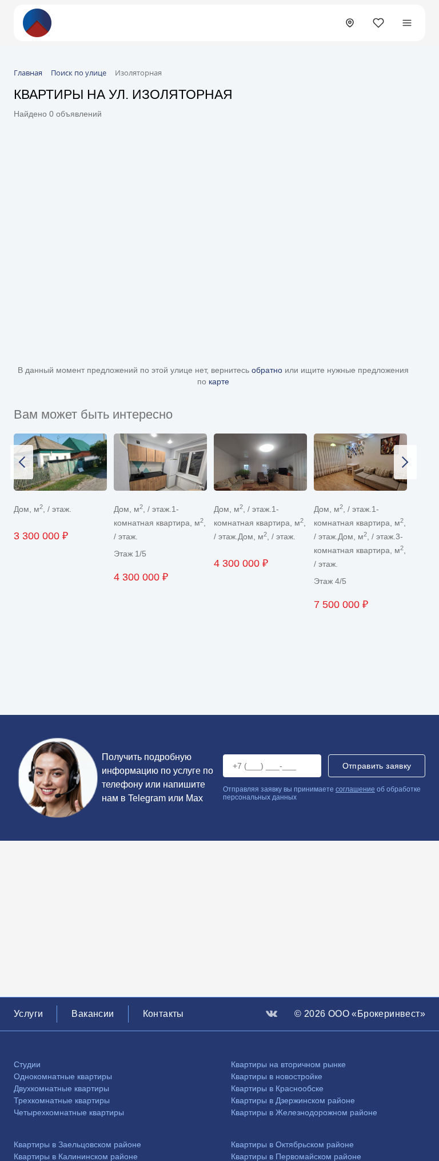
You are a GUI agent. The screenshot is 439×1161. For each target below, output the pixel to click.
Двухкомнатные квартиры (61, 1088)
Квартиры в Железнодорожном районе (304, 1112)
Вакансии (92, 1014)
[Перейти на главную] (37, 22)
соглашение (355, 789)
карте (219, 381)
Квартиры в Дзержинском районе (293, 1100)
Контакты (163, 1014)
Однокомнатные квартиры (63, 1076)
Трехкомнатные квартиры (62, 1100)
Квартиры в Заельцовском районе (77, 1144)
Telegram (147, 798)
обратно (268, 370)
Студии (27, 1064)
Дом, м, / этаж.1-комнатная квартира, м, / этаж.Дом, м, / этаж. (260, 522)
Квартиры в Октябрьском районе (292, 1144)
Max (194, 798)
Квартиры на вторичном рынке (288, 1064)
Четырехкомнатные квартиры (69, 1112)
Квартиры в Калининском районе (76, 1156)
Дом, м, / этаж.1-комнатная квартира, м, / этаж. (160, 522)
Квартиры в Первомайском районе (296, 1156)
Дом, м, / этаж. (42, 509)
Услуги (28, 1014)
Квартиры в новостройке (276, 1076)
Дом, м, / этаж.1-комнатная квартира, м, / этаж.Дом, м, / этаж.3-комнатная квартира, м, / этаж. (360, 536)
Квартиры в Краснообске (277, 1088)
